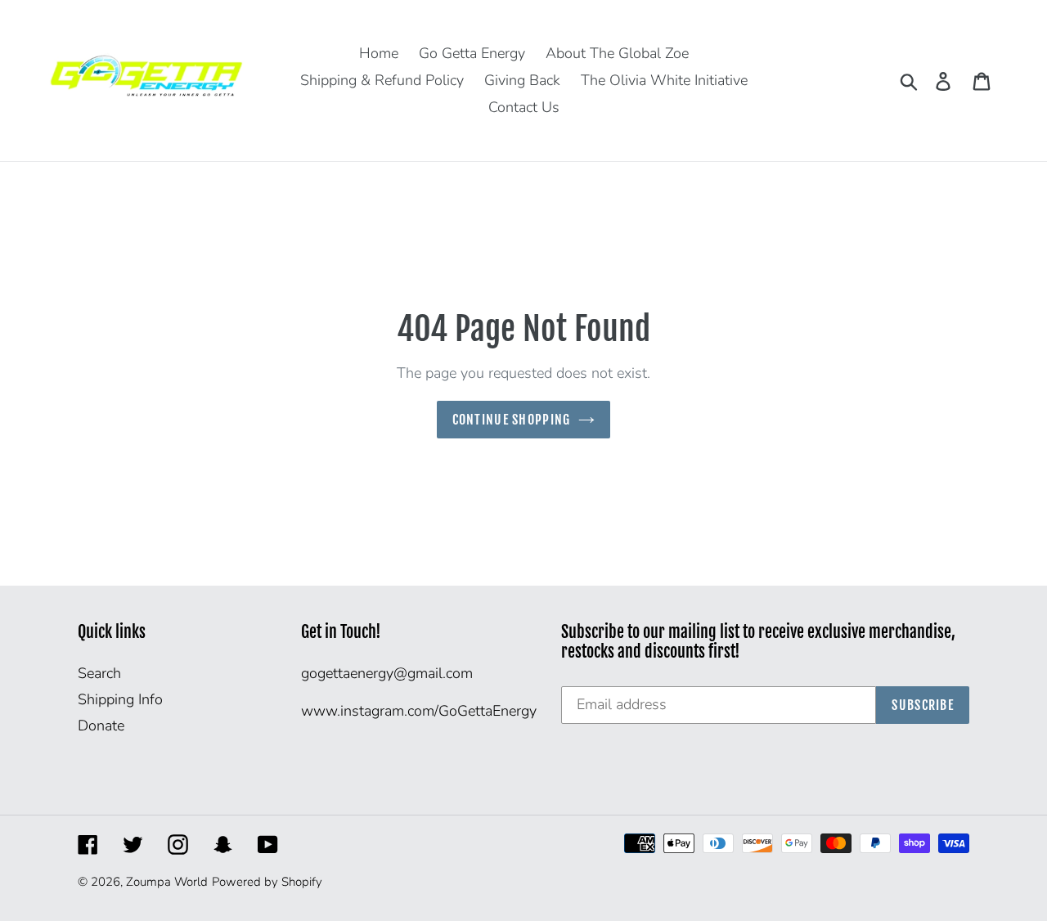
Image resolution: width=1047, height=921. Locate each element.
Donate (101, 725)
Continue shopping (511, 419)
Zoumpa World (167, 882)
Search (99, 673)
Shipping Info (120, 699)
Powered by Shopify (267, 882)
